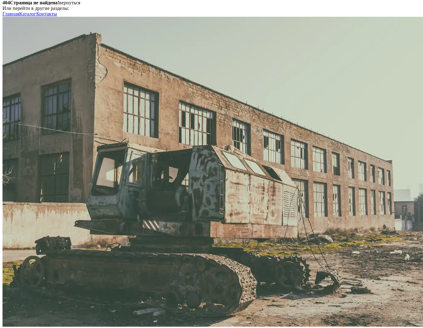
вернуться (69, 2)
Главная (10, 13)
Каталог (27, 13)
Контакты (46, 13)
